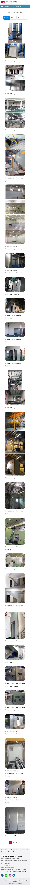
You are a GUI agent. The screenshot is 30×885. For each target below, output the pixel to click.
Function (6, 18)
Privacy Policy (11, 883)
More (8, 683)
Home (2, 6)
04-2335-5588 (7, 863)
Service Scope (4, 850)
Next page (19, 842)
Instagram (10, 875)
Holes (16, 249)
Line (6, 875)
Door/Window (10, 178)
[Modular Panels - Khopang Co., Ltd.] (9, 2)
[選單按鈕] (27, 2)
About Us (10, 850)
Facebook (2, 875)
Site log (13, 18)
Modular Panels (18, 6)
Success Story (8, 6)
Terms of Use (19, 883)
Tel (13, 875)
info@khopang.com (9, 867)
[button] (2, 18)
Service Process (17, 850)
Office (8, 315)
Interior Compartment (12, 246)
